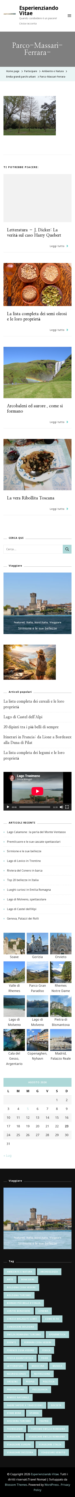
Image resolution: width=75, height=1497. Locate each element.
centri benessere (18, 1310)
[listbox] (37, 603)
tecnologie (15, 1428)
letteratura (15, 1365)
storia (34, 1413)
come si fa (52, 1318)
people (30, 1381)
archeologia (49, 1271)
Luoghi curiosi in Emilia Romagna (29, 890)
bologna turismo (19, 1295)
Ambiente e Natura (53, 71)
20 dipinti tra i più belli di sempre (31, 727)
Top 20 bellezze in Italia (23, 880)
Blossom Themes (16, 1485)
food (44, 1358)
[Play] (8, 809)
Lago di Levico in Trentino (24, 861)
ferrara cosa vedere (38, 1342)
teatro (44, 1420)
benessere (28, 1279)
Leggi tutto (57, 246)
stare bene (14, 1413)
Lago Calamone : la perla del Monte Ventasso (36, 832)
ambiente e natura (19, 1271)
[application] (37, 791)
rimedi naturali (18, 1397)
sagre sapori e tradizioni (25, 1405)
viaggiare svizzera (20, 1452)
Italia (29, 622)
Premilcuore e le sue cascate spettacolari (34, 842)
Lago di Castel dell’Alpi (22, 717)
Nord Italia (41, 622)
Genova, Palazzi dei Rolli (23, 918)
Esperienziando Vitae (38, 10)
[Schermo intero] (67, 809)
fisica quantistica (20, 1358)
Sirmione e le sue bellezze (37, 628)
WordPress (51, 1485)
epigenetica (57, 1334)
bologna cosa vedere (21, 1287)
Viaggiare (55, 622)
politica (49, 1381)
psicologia (40, 1389)
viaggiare (14, 1436)
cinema (43, 1310)
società (56, 1405)
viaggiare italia (50, 1444)
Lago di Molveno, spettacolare (26, 899)
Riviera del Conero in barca (24, 870)
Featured (19, 622)
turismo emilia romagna (48, 1428)
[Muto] (61, 809)
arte (10, 1279)
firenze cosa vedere (20, 1350)
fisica (46, 1350)
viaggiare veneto (53, 1452)
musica (57, 1365)
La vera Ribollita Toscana (30, 498)
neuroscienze (16, 1373)
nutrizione (42, 1373)
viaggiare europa (19, 1444)
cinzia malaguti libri (22, 1318)
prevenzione (15, 1389)
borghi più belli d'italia (23, 1303)
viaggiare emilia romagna (47, 1436)
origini (12, 1381)
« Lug (7, 1155)
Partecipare (30, 71)
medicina (38, 1365)
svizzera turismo (19, 1420)
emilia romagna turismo (24, 1334)
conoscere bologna (20, 1326)
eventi (11, 1342)
